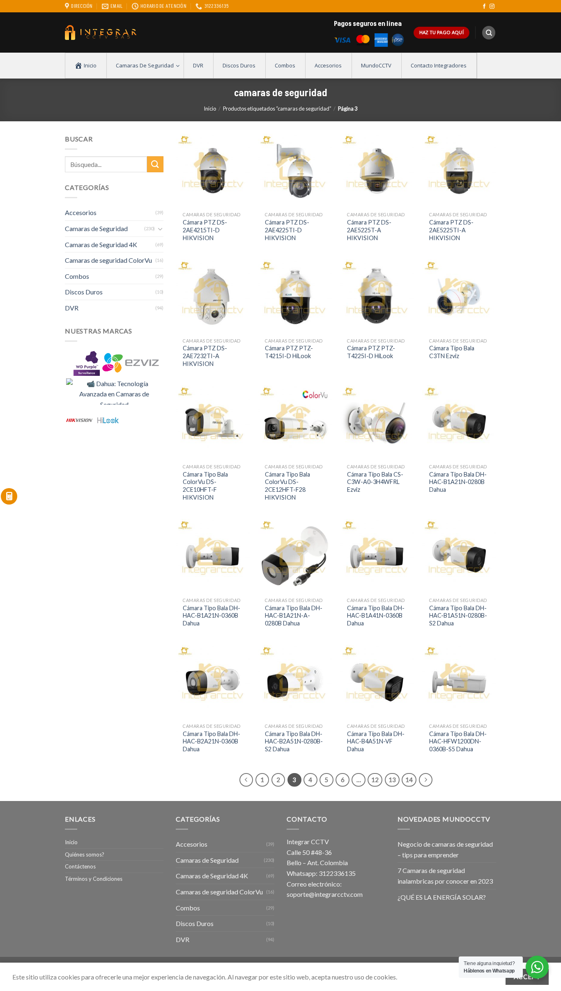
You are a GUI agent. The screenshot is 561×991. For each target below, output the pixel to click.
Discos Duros (84, 292)
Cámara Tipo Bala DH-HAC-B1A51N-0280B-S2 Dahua (458, 615)
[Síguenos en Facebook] (484, 6)
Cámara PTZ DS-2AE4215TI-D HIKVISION (205, 230)
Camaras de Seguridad (96, 228)
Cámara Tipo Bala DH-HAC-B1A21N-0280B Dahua (458, 482)
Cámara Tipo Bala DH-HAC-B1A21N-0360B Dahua (211, 615)
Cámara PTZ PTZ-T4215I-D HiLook (289, 352)
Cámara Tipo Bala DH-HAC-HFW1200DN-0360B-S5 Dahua (458, 741)
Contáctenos (80, 866)
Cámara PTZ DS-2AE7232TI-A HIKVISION (205, 356)
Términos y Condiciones (93, 878)
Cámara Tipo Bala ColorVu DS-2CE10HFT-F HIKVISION (205, 486)
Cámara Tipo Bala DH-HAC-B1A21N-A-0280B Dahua (293, 615)
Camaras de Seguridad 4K (101, 244)
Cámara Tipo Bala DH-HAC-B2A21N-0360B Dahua (211, 741)
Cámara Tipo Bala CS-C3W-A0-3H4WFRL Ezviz (375, 482)
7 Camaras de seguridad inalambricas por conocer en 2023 (445, 875)
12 (375, 779)
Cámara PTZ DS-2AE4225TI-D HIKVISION (287, 230)
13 (392, 779)
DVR (71, 308)
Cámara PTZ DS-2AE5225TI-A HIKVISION (451, 230)
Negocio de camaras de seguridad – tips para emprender (445, 849)
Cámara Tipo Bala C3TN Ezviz (451, 352)
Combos (77, 276)
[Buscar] (488, 32)
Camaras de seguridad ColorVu (108, 260)
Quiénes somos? (84, 854)
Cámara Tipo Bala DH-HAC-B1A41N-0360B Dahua (376, 615)
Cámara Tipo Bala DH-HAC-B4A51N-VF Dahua (376, 741)
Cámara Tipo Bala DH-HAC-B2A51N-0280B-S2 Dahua (294, 741)
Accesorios (81, 212)
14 (409, 779)
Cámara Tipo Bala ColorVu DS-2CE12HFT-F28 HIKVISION (287, 486)
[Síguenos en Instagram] (492, 6)
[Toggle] (160, 229)
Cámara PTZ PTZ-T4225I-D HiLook (371, 352)
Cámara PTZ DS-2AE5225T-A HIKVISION (369, 230)
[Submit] (155, 164)
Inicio (210, 108)
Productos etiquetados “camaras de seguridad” (277, 108)
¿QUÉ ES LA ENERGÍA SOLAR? (442, 897)
